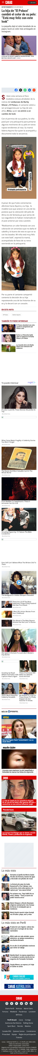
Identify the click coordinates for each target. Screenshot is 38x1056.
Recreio (20, 1026)
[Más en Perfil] (13, 711)
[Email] (34, 90)
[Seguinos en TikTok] (21, 1003)
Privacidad (6, 1034)
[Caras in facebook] (11, 1003)
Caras (21, 1020)
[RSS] (26, 1003)
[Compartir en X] (20, 90)
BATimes (19, 1015)
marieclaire (19, 747)
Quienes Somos (19, 1031)
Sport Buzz (11, 1026)
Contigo (28, 1020)
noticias (19, 717)
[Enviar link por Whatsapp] (25, 90)
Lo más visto (9, 870)
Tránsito (19, 1037)
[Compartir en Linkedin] (29, 90)
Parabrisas (23, 1012)
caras (19, 778)
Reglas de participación (27, 1034)
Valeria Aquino (16, 315)
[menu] (3, 2)
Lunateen (32, 1012)
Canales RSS (6, 1031)
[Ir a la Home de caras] (8, 3)
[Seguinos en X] (16, 1003)
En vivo (33, 2)
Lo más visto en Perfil (14, 922)
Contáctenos (31, 1031)
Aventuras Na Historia (13, 1023)
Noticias (19, 1008)
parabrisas (19, 810)
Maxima (28, 1026)
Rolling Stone (28, 1023)
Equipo (14, 1034)
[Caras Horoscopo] (19, 988)
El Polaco (5, 315)
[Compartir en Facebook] (16, 90)
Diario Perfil (9, 1008)
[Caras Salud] (19, 979)
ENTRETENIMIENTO (7, 7)
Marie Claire (28, 1008)
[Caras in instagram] (6, 1003)
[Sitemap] (31, 1003)
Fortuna (5, 1012)
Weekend (13, 1012)
